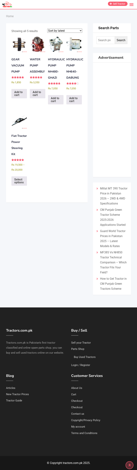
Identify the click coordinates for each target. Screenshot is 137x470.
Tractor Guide (14, 400)
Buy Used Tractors (85, 357)
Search (121, 40)
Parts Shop (77, 349)
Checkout (77, 400)
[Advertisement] (112, 119)
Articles (10, 388)
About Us (76, 388)
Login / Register (80, 365)
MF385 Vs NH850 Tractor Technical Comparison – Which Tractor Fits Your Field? (113, 262)
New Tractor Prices (17, 394)
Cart (73, 394)
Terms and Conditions (84, 433)
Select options (19, 181)
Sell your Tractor (81, 342)
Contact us (77, 413)
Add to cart (18, 93)
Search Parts (108, 28)
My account (78, 426)
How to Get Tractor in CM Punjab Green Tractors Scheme (113, 283)
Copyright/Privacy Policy (85, 420)
